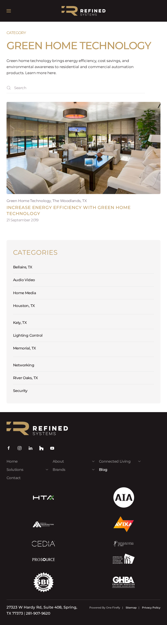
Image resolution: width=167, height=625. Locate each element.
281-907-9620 (38, 613)
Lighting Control (27, 335)
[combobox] (76, 87)
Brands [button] (59, 469)
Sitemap (131, 607)
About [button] (58, 461)
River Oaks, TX (25, 378)
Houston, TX (24, 306)
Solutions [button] (15, 469)
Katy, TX (20, 322)
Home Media (24, 293)
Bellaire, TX (22, 267)
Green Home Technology (29, 201)
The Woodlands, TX (69, 201)
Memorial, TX (24, 348)
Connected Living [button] (114, 461)
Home (12, 461)
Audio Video (24, 280)
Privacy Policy (151, 607)
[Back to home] (83, 11)
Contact (14, 478)
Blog (103, 469)
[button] (9, 11)
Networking (23, 365)
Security (20, 390)
